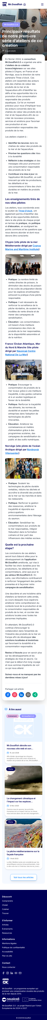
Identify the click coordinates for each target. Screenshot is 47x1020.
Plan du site (7, 956)
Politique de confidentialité (13, 947)
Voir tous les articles (24, 877)
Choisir (5, 905)
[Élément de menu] (3, 973)
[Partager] (35, 694)
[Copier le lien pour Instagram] (14, 694)
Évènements (7, 929)
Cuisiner (5, 909)
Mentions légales (9, 943)
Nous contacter (8, 967)
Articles (5, 925)
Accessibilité (7, 951)
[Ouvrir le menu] (42, 4)
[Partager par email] (28, 694)
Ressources (7, 933)
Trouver (5, 913)
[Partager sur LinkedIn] (21, 694)
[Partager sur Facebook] (7, 694)
